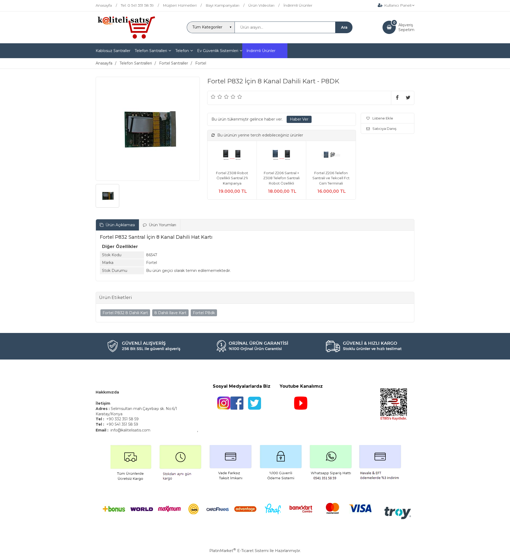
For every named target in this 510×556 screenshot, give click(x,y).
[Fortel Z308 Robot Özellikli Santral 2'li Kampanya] (232, 155)
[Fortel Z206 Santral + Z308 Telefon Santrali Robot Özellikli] (281, 155)
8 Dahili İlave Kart (170, 312)
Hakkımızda (107, 392)
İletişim (103, 403)
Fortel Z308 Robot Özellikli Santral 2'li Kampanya (232, 178)
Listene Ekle (382, 118)
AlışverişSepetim (406, 27)
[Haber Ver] (299, 119)
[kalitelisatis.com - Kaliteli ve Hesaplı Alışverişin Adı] (126, 38)
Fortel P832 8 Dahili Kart (125, 312)
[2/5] (216, 96)
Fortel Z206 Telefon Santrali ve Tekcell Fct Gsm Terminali (331, 178)
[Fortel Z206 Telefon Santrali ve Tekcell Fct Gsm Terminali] (330, 155)
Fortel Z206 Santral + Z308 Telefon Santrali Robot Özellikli (281, 178)
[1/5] (213, 96)
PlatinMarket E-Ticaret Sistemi (239, 550)
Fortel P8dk (204, 312)
